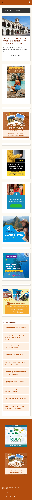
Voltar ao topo (5, 492)
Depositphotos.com (16, 481)
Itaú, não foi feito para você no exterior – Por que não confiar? (15, 40)
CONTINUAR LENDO (16, 55)
